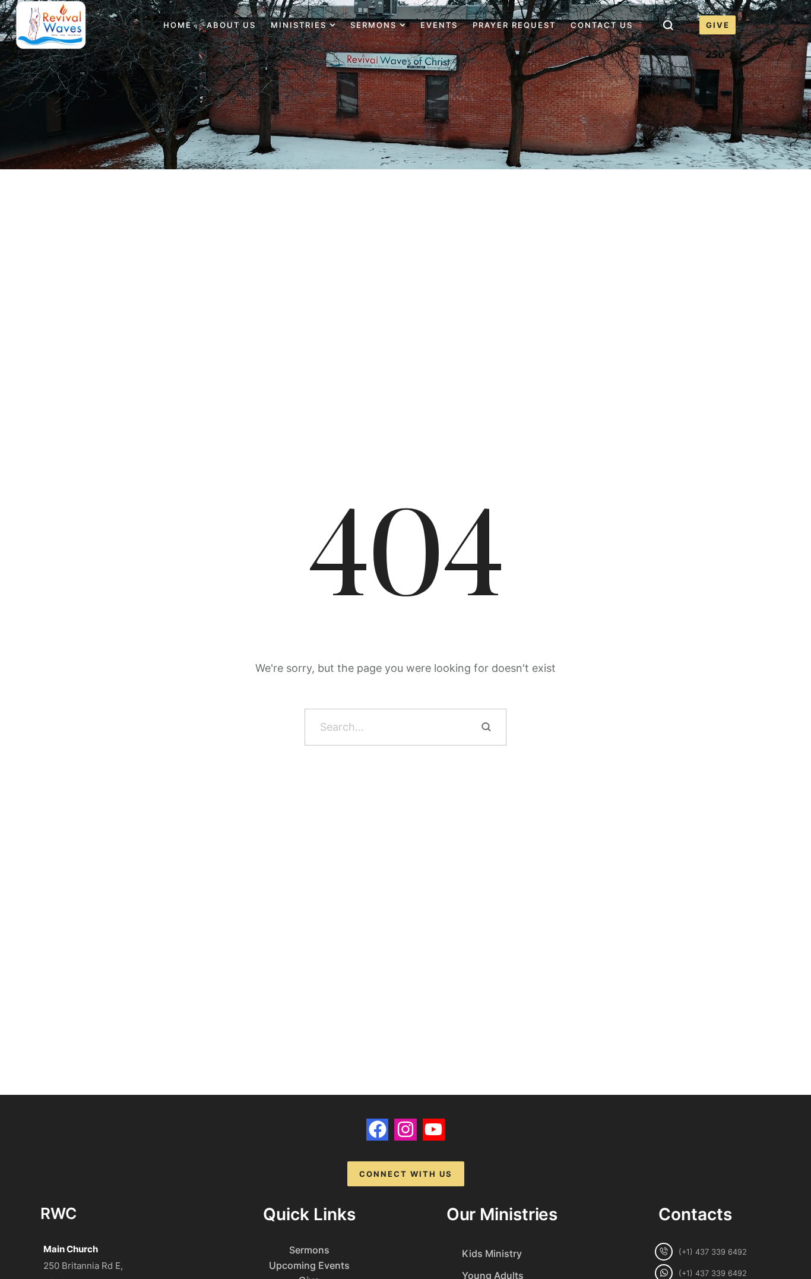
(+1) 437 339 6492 (713, 1251)
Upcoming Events (309, 1265)
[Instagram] (405, 1130)
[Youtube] (434, 1130)
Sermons (309, 1250)
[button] (332, 25)
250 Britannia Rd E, (83, 1265)
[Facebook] (377, 1130)
